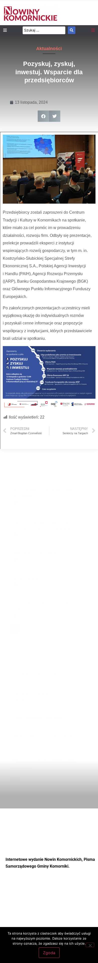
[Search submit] (71, 30)
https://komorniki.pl (49, 893)
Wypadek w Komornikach (36, 553)
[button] (43, 116)
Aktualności (49, 48)
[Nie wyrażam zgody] (90, 945)
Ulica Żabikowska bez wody (38, 718)
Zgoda (49, 952)
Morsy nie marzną (29, 578)
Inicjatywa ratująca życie (35, 674)
